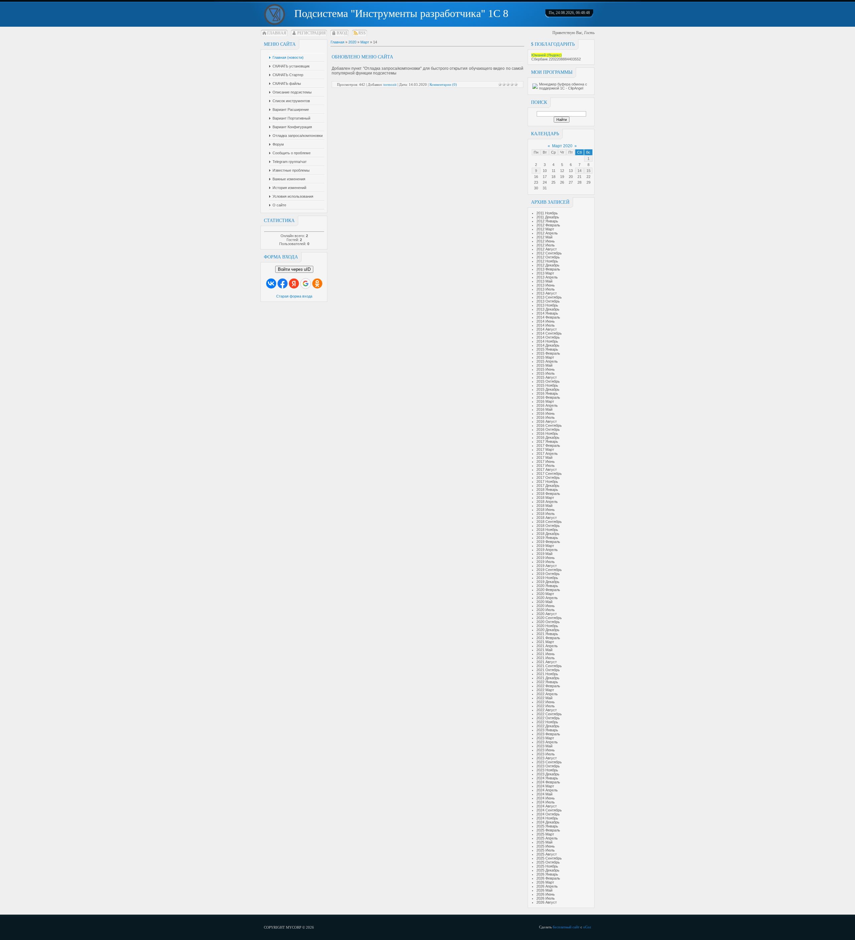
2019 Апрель (547, 550)
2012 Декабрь (547, 265)
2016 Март (545, 401)
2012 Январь (547, 221)
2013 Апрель (547, 277)
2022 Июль (545, 706)
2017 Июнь (545, 461)
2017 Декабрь (547, 486)
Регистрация (311, 33)
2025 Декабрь (547, 870)
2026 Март (545, 882)
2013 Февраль (548, 269)
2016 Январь (547, 393)
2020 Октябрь (548, 622)
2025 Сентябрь (549, 858)
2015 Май (544, 365)
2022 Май (544, 698)
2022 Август (546, 710)
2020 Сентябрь (549, 618)
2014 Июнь (545, 321)
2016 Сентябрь (549, 425)
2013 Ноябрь (547, 305)
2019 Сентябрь (549, 570)
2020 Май (544, 602)
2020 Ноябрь (547, 626)
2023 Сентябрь (549, 762)
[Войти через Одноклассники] (317, 283)
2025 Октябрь (548, 862)
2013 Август (546, 293)
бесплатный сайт (566, 927)
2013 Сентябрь (549, 297)
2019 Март (545, 546)
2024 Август (546, 806)
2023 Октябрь (548, 766)
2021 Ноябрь (547, 674)
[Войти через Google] (305, 283)
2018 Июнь (545, 510)
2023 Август (546, 758)
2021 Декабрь (547, 678)
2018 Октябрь (548, 526)
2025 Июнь (545, 846)
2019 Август (546, 566)
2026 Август (546, 902)
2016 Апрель (547, 405)
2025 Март (545, 834)
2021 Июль (545, 658)
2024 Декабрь (547, 822)
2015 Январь (547, 349)
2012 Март (545, 229)
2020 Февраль (548, 590)
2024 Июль (545, 802)
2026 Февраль (548, 878)
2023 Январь (547, 730)
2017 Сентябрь (549, 474)
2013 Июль (545, 289)
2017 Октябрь (548, 478)
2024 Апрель (547, 790)
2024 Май (544, 794)
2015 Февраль (548, 353)
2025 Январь (547, 826)
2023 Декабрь (547, 774)
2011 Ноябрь (547, 213)
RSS (362, 33)
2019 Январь (547, 538)
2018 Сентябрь (549, 522)
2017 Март (545, 449)
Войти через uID (294, 269)
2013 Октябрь (548, 301)
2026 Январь (547, 874)
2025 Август (546, 854)
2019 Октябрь (548, 574)
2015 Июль (545, 373)
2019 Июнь (545, 558)
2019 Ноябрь (547, 578)
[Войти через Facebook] (283, 283)
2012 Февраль (548, 225)
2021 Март (545, 642)
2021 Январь (547, 634)
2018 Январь (547, 490)
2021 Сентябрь (549, 666)
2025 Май (544, 842)
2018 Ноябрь (547, 530)
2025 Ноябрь (547, 866)
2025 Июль (545, 850)
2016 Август (546, 421)
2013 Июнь (545, 285)
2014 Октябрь (548, 337)
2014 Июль (545, 325)
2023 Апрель (547, 742)
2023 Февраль (548, 734)
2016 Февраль (548, 397)
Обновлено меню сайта (362, 56)
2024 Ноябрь (547, 818)
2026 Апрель (547, 886)
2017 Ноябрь (547, 482)
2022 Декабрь (547, 726)
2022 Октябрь (548, 718)
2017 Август (546, 469)
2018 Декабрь (547, 534)
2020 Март (545, 594)
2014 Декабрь (547, 345)
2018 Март (545, 498)
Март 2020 (562, 146)
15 (588, 171)
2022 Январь (547, 682)
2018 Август (546, 518)
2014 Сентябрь (549, 333)
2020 (352, 42)
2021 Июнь (545, 654)
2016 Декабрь (547, 437)
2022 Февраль (548, 686)
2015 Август (546, 377)
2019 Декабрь (547, 582)
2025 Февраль (548, 830)
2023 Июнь (545, 750)
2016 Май (544, 409)
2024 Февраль (548, 782)
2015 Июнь (545, 369)
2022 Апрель (547, 694)
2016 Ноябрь (547, 433)
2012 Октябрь (548, 257)
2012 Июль (545, 245)
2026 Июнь (545, 894)
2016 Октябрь (548, 429)
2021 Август (546, 662)
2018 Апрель (547, 502)
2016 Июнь (545, 413)
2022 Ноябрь (547, 722)
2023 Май (544, 746)
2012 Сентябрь (549, 253)
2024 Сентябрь (549, 810)
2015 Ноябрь (547, 385)
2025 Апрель (547, 838)
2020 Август (546, 614)
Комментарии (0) (443, 84)
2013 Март (545, 273)
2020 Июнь (545, 606)
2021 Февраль (548, 638)
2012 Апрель (547, 233)
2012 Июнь (545, 241)
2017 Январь (547, 441)
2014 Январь (547, 313)
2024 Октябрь (548, 814)
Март (364, 42)
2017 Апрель (547, 453)
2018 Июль (545, 514)
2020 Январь (547, 586)
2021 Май (544, 650)
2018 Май (544, 506)
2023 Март (545, 738)
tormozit (389, 84)
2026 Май (544, 890)
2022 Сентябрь (549, 714)
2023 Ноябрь (547, 770)
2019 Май (544, 554)
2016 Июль (545, 417)
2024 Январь (547, 778)
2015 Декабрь (547, 389)
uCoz (587, 927)
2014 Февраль (548, 317)
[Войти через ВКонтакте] (271, 283)
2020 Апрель (547, 598)
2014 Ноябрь (547, 341)
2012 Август (546, 249)
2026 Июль (545, 898)
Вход (342, 33)
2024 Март (545, 786)
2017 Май (544, 457)
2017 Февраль (548, 445)
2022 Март (545, 690)
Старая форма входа (294, 296)
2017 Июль (545, 465)
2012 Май (544, 237)
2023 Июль (545, 754)
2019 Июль (545, 562)
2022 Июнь (545, 702)
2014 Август (546, 329)
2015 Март (545, 357)
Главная (276, 33)
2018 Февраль (548, 494)
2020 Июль (545, 610)
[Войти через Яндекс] (294, 283)
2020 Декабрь (547, 630)
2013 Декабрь (547, 309)
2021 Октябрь (548, 670)
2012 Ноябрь (547, 261)
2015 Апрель (547, 361)
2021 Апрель (547, 646)
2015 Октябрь (548, 381)
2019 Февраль (548, 542)
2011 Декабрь (547, 217)
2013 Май (544, 281)
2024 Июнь (545, 798)
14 (579, 171)
